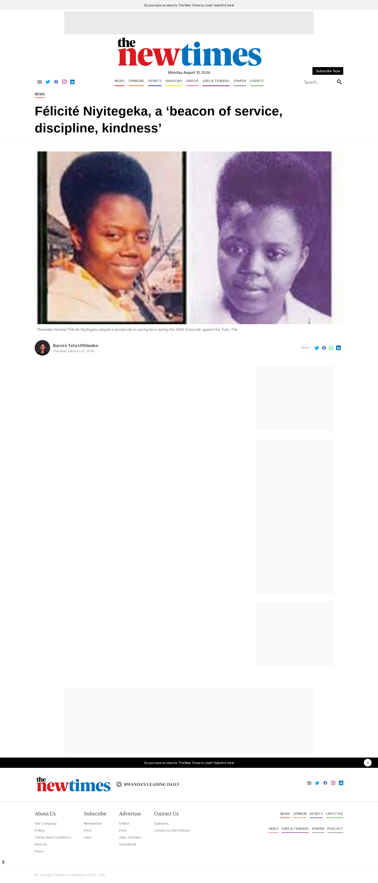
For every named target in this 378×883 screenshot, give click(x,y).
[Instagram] (64, 82)
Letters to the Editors (172, 830)
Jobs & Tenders (216, 81)
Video (273, 828)
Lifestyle (334, 814)
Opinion (300, 814)
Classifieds (127, 844)
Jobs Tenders (130, 837)
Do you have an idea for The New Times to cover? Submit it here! (189, 5)
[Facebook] (56, 82)
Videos (192, 81)
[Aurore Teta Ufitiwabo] (42, 354)
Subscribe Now (328, 71)
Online (124, 823)
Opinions (136, 81)
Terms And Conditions (53, 837)
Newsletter (93, 823)
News (119, 81)
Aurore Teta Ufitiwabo (75, 345)
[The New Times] (189, 66)
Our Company (46, 823)
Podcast (335, 828)
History (41, 844)
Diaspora (174, 81)
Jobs (88, 837)
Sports (154, 81)
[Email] (39, 82)
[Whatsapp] (331, 348)
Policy (39, 830)
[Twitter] (48, 82)
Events (257, 81)
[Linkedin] (72, 82)
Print (88, 830)
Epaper (240, 81)
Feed (39, 851)
